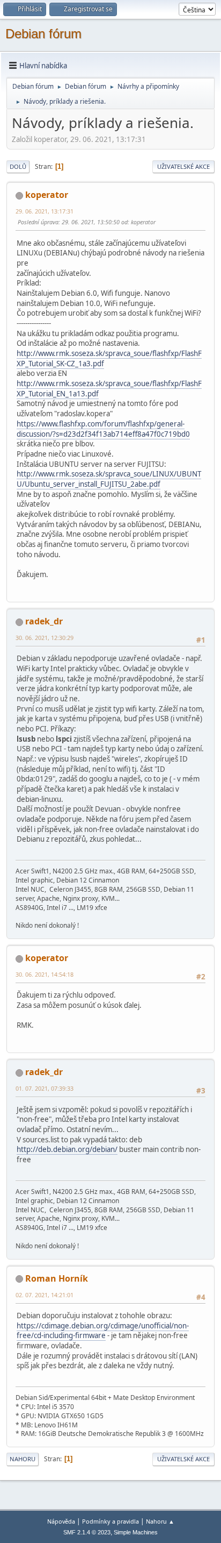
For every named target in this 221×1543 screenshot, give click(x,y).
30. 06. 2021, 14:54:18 (44, 974)
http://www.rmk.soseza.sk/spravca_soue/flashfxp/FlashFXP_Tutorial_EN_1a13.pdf (109, 389)
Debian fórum (43, 33)
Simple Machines (136, 1532)
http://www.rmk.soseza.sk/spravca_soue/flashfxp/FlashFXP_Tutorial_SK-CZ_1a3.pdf (109, 358)
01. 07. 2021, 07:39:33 (44, 1088)
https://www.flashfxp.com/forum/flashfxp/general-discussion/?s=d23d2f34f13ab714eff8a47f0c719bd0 (103, 429)
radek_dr (44, 621)
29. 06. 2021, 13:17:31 (44, 211)
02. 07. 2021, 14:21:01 (44, 1295)
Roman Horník (56, 1278)
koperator (46, 195)
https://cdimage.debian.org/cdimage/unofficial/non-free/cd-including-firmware (103, 1331)
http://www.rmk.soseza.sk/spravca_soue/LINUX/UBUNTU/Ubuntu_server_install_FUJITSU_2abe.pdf (109, 479)
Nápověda (61, 1521)
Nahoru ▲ (160, 1521)
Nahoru (22, 1459)
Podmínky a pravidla (110, 1521)
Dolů (18, 166)
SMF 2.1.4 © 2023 (86, 1532)
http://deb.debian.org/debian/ (67, 1149)
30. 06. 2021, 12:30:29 (44, 638)
